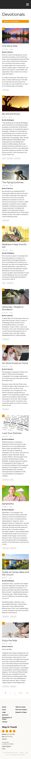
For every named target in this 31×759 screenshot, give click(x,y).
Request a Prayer (21, 712)
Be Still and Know (11, 114)
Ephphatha (8, 503)
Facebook (3, 731)
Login (4, 712)
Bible (4, 158)
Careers (4, 722)
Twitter (7, 731)
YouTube (10, 731)
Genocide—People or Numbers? (13, 308)
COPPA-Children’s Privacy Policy (10, 752)
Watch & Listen (21, 707)
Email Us (4, 739)
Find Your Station (21, 709)
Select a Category (11, 21)
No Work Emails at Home (15, 363)
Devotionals (6, 90)
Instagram (14, 731)
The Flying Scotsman (13, 182)
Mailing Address (6, 746)
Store (4, 709)
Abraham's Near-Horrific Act (14, 245)
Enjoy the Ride (9, 640)
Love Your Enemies (12, 433)
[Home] (11, 4)
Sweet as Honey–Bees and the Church (15, 573)
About (4, 707)
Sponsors (5, 715)
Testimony (17, 158)
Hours (3, 748)
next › (21, 693)
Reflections (13, 548)
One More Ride (9, 46)
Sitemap (22, 752)
